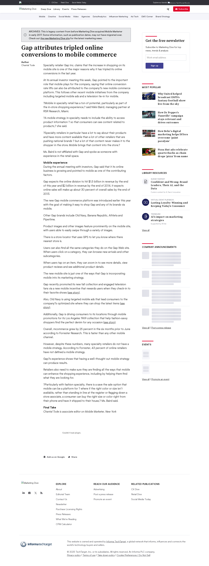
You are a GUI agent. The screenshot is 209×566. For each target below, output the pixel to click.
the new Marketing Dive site (55, 38)
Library (56, 9)
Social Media (64, 16)
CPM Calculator (64, 524)
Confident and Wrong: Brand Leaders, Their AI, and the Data (169, 185)
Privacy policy (74, 555)
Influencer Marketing (118, 16)
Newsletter (61, 504)
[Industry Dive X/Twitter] (36, 493)
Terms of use (89, 555)
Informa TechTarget (116, 541)
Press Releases (78, 9)
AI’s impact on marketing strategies (167, 218)
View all (145, 230)
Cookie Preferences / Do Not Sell (133, 555)
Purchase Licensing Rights (69, 509)
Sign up (154, 65)
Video (76, 16)
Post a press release (161, 327)
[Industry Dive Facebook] (30, 493)
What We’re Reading (66, 519)
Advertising (99, 489)
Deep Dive (46, 9)
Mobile (42, 16)
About (59, 489)
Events (65, 9)
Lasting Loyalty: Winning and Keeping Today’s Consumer (169, 204)
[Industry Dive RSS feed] (42, 493)
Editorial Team (63, 494)
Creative (52, 16)
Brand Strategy (163, 16)
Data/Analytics (99, 16)
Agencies (85, 16)
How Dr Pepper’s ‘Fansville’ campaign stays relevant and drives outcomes (170, 117)
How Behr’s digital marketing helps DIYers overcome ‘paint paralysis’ (173, 136)
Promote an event (160, 379)
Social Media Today (79, 2)
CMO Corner (147, 16)
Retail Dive (65, 2)
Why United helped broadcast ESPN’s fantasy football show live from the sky (172, 98)
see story (73, 292)
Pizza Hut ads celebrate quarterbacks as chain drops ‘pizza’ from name (173, 153)
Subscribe (183, 9)
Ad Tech (134, 16)
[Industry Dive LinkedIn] (24, 493)
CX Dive (54, 2)
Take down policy (106, 555)
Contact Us (61, 499)
